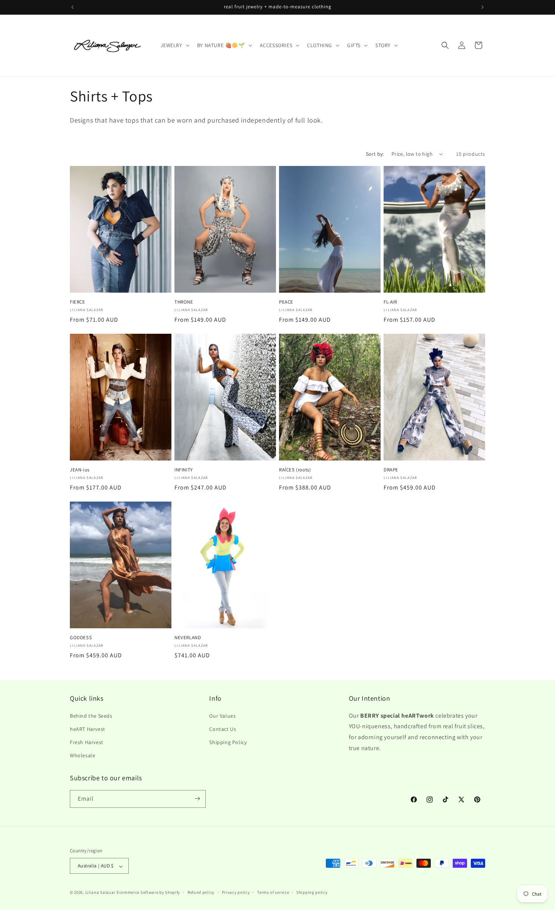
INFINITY (183, 470)
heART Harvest (87, 728)
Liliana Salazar (100, 892)
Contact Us (222, 728)
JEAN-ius (79, 470)
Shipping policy (312, 892)
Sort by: (375, 153)
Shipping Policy (228, 741)
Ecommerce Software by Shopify (148, 892)
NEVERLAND (187, 638)
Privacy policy (236, 892)
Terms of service (273, 892)
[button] (174, 45)
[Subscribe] (197, 798)
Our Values (222, 715)
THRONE (183, 302)
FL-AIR (390, 302)
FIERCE (77, 302)
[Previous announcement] (72, 7)
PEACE (286, 302)
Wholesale (82, 755)
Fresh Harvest (86, 741)
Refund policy (201, 892)
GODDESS (81, 638)
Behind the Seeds (91, 715)
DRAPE (391, 470)
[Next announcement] (482, 7)
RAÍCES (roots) (295, 470)
